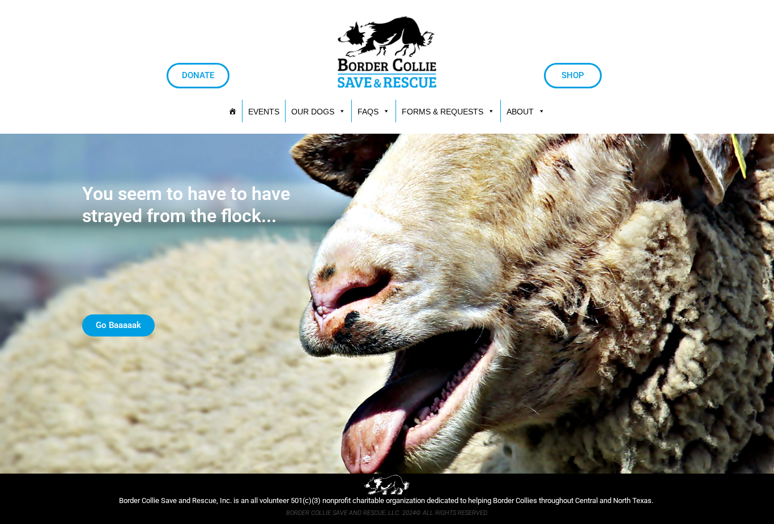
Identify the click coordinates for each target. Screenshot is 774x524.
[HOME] (232, 111)
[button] (448, 111)
